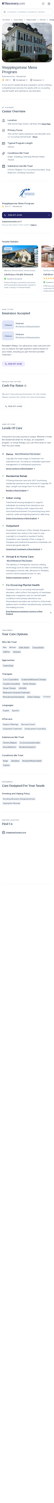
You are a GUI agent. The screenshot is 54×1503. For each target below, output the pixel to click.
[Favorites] (43, 3)
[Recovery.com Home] (13, 3)
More (35, 137)
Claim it (33, 225)
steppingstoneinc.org (11, 221)
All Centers (6, 20)
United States (18, 20)
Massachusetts (31, 20)
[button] (49, 4)
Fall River (43, 20)
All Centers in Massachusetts (28, 326)
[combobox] (27, 12)
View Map (45, 124)
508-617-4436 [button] (15, 364)
